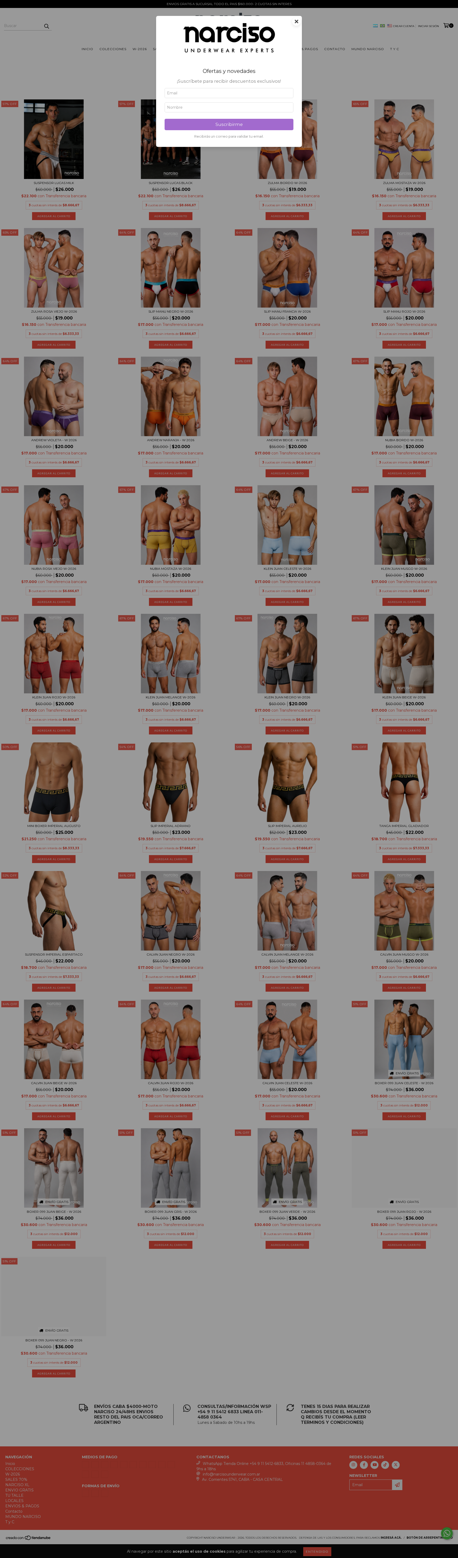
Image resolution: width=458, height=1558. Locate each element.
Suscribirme (229, 124)
